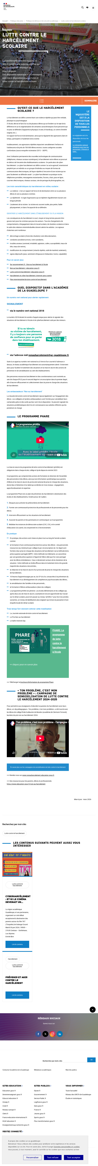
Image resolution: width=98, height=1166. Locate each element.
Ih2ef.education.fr (9, 1121)
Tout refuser (53, 1157)
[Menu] (93, 7)
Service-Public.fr (40, 1098)
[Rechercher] (82, 7)
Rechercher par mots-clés (52, 1061)
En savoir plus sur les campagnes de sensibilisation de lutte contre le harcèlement (37, 767)
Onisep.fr (6, 1102)
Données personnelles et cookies (67, 1146)
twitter (45, 1034)
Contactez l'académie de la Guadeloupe (16, 1070)
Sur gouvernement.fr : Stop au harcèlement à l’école (29, 264)
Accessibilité (87, 7)
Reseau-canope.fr (9, 1110)
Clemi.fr (5, 1113)
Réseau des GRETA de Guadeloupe (78, 1094)
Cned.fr (5, 1106)
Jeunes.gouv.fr (39, 1113)
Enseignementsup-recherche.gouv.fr (16, 1125)
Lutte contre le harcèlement (14, 833)
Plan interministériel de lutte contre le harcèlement (28, 279)
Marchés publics (71, 1070)
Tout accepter (73, 1157)
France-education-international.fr (15, 1117)
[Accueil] (9, 7)
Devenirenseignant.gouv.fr (12, 1094)
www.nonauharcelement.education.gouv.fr (38, 775)
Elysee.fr (37, 1090)
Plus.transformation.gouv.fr (44, 1121)
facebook (38, 1034)
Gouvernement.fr (40, 1094)
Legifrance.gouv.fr (41, 1102)
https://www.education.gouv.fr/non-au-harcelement (26, 784)
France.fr (37, 1110)
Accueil (5, 21)
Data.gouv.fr (38, 1106)
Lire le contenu (17, 944)
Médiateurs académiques (42, 1070)
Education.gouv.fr (9, 1090)
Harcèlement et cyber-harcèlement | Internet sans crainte (31, 275)
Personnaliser (32, 1157)
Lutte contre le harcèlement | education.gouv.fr (27, 272)
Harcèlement (12, 959)
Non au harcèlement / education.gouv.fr (24, 268)
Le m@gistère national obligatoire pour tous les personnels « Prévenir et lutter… (81, 148)
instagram (53, 1034)
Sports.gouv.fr (39, 1117)
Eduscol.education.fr (10, 1098)
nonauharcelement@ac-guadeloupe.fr (48, 355)
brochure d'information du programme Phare (36, 682)
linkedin (60, 1034)
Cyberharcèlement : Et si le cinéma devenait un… (17, 899)
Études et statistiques (74, 1098)
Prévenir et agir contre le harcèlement (16, 980)
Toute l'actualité (71, 1090)
